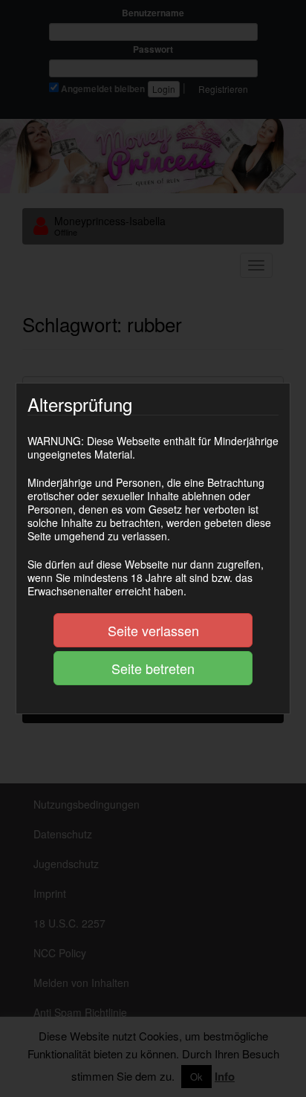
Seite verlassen (153, 630)
